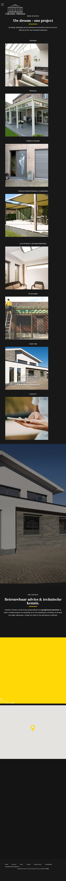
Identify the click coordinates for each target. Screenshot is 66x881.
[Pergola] (26, 116)
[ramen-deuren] (26, 166)
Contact (29, 864)
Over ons (14, 864)
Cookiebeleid (48, 864)
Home (6, 864)
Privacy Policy (37, 864)
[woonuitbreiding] (26, 269)
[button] (33, 728)
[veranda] (26, 66)
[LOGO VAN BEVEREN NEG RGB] (33, 854)
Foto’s (21, 864)
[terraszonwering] (26, 216)
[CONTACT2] (26, 419)
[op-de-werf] (26, 319)
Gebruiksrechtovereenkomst (12, 866)
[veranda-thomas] (26, 369)
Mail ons (33, 814)
